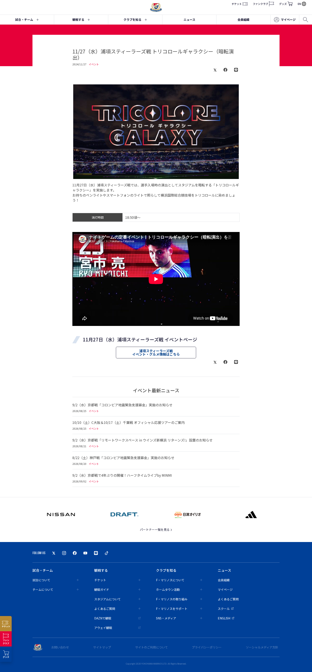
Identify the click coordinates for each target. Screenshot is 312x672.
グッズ (283, 4)
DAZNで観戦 (102, 618)
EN (299, 4)
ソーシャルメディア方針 (262, 647)
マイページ (288, 19)
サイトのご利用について (151, 647)
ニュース (189, 19)
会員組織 (243, 19)
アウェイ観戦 (103, 628)
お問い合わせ (60, 647)
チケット (237, 4)
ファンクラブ (260, 4)
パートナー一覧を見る (155, 529)
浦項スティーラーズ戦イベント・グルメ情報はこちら (156, 352)
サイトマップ (102, 647)
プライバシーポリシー (207, 647)
